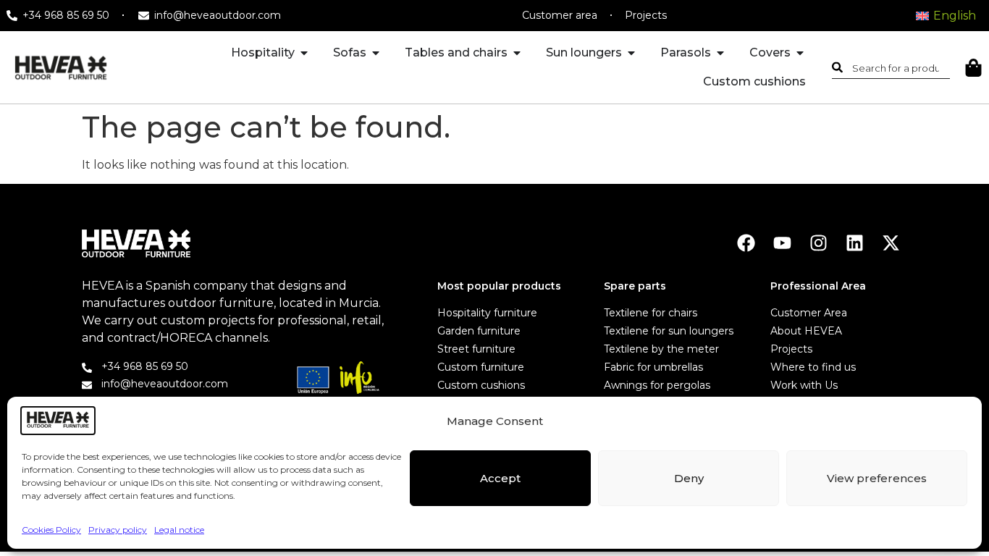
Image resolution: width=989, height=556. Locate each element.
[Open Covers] (800, 53)
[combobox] (891, 67)
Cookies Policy (51, 529)
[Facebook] (746, 243)
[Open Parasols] (720, 53)
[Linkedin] (854, 243)
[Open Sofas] (376, 53)
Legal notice (179, 529)
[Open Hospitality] (304, 53)
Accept (500, 478)
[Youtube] (782, 243)
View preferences (877, 478)
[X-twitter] (891, 243)
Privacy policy (117, 529)
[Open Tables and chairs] (517, 53)
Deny (689, 478)
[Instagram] (818, 243)
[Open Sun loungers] (631, 53)
